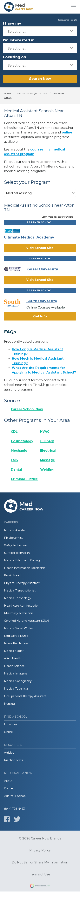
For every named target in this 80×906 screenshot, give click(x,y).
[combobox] (40, 31)
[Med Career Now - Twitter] (17, 819)
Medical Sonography (18, 681)
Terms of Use (40, 874)
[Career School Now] (40, 886)
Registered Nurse (16, 636)
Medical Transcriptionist (20, 590)
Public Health (13, 575)
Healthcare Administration (21, 605)
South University (41, 301)
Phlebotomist (13, 537)
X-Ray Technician (15, 545)
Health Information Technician (24, 568)
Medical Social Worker (19, 628)
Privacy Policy (40, 850)
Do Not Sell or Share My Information (40, 862)
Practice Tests (13, 760)
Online (8, 732)
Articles (9, 752)
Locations (10, 724)
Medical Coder (13, 651)
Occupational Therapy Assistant (25, 696)
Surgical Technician (17, 553)
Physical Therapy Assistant (22, 583)
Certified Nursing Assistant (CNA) (26, 620)
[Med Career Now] (18, 7)
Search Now (40, 79)
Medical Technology (17, 598)
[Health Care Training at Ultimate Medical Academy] (15, 231)
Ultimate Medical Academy (29, 237)
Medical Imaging (15, 673)
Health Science (14, 666)
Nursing (9, 703)
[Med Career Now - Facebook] (7, 819)
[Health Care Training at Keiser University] (15, 269)
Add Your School (15, 796)
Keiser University (42, 269)
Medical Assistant (16, 530)
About (8, 781)
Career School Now (27, 409)
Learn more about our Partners (57, 217)
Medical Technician (17, 688)
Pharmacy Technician (18, 613)
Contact (9, 788)
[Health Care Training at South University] (15, 303)
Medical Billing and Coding (22, 560)
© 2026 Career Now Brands (40, 838)
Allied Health (12, 658)
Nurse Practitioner (16, 643)
